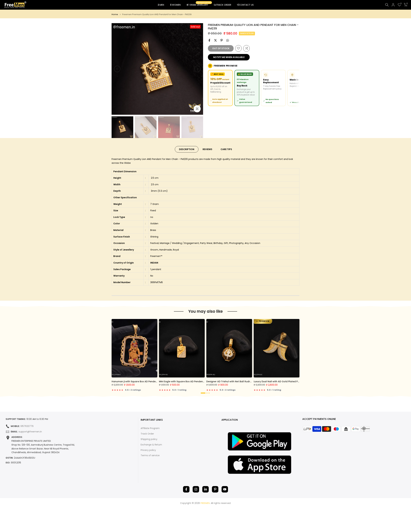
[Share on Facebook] (209, 40)
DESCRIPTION (186, 149)
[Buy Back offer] (247, 88)
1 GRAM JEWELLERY (199, 4)
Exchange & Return (151, 444)
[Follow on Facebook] (186, 489)
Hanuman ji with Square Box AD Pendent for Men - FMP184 (145, 381)
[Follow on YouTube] (225, 489)
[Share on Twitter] (215, 40)
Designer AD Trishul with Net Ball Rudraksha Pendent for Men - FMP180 (247, 381)
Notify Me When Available (229, 57)
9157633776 (27, 426)
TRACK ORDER (223, 4)
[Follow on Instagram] (196, 489)
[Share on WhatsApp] (227, 40)
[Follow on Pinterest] (215, 489)
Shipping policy (149, 439)
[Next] (197, 69)
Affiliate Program (150, 428)
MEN (162, 4)
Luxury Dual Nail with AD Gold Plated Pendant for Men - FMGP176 (291, 381)
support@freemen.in (30, 431)
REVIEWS (207, 149)
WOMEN (176, 4)
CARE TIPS (226, 149)
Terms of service (150, 455)
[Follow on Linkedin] (205, 489)
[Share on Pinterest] (221, 40)
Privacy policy (148, 450)
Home (115, 14)
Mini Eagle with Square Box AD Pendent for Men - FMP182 (191, 381)
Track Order (147, 433)
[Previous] (117, 69)
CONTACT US (246, 4)
